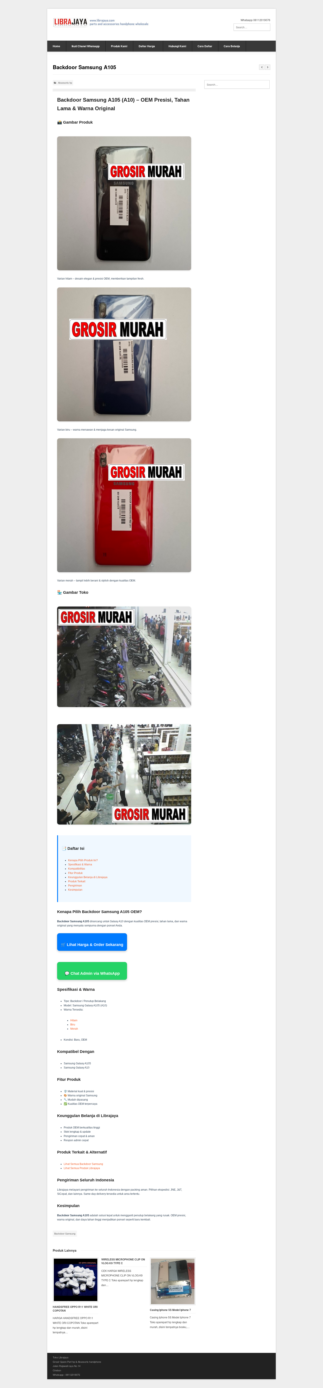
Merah (74, 1028)
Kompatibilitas (76, 868)
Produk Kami (119, 46)
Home (56, 46)
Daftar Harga (147, 46)
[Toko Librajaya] (101, 22)
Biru (72, 1024)
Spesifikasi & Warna (80, 864)
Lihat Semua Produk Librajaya (82, 1168)
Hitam (73, 1020)
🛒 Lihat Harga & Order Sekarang (92, 944)
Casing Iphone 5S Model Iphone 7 (170, 1310)
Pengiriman (75, 885)
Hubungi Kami (177, 46)
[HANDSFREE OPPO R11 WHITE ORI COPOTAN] (75, 1280)
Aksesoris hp (65, 82)
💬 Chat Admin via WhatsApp (92, 973)
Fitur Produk (75, 873)
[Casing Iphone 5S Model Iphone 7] (173, 1281)
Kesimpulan (75, 889)
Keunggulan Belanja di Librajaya (87, 877)
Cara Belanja (232, 46)
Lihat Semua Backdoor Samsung (83, 1164)
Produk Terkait (76, 881)
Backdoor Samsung (64, 1233)
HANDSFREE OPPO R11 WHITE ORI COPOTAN (75, 1308)
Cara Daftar (205, 46)
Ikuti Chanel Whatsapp (86, 46)
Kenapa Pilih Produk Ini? (83, 860)
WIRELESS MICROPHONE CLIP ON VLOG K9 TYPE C (123, 1261)
